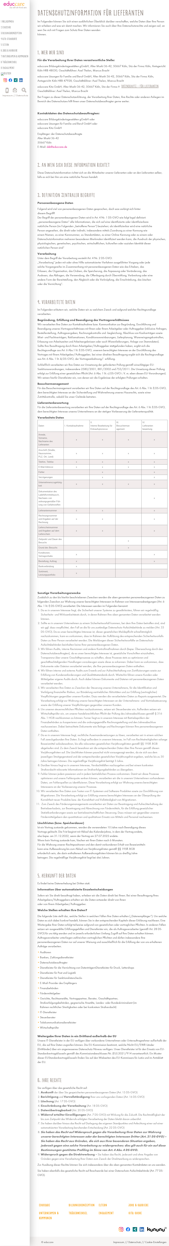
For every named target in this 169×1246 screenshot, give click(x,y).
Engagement (8, 68)
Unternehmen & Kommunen (15, 56)
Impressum (7, 95)
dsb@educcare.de (57, 147)
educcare (6, 27)
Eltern (5, 45)
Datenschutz (22, 95)
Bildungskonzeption (12, 33)
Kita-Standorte (9, 39)
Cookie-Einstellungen (156, 1242)
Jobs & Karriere (9, 50)
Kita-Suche (135, 1213)
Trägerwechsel (9, 62)
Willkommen (8, 21)
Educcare (44, 1205)
